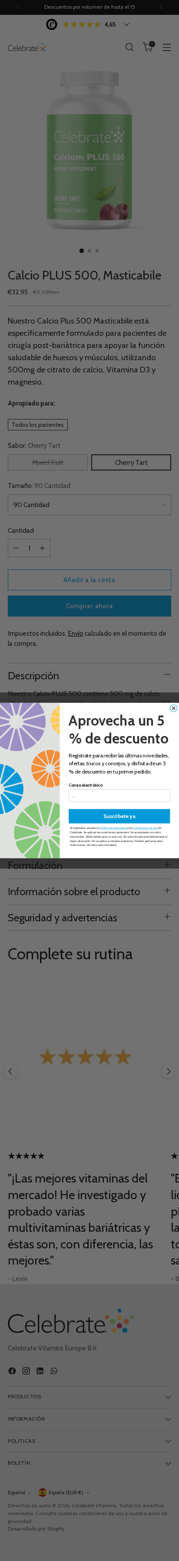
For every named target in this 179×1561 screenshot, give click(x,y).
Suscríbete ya (119, 816)
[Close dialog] (173, 708)
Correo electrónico (86, 785)
